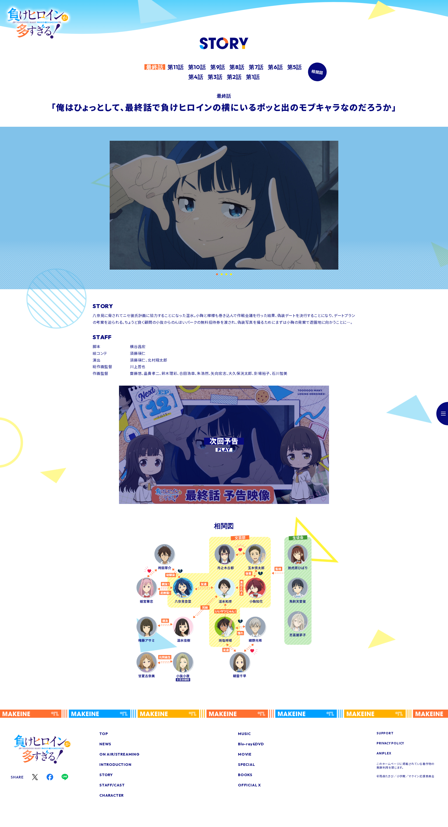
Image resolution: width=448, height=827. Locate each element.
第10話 (197, 66)
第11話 (176, 66)
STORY (106, 774)
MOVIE (245, 754)
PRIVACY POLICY (390, 743)
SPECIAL (246, 764)
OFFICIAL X (249, 785)
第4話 (195, 76)
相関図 (317, 72)
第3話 (215, 76)
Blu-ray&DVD (251, 744)
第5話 (294, 66)
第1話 (253, 76)
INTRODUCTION (115, 764)
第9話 (217, 66)
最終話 (154, 66)
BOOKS (245, 774)
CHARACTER (111, 795)
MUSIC (244, 733)
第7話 (256, 66)
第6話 (275, 66)
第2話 (234, 76)
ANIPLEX (384, 753)
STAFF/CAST (112, 785)
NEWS (105, 744)
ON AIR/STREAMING (119, 754)
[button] (217, 274)
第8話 (236, 66)
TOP (103, 733)
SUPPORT (385, 733)
